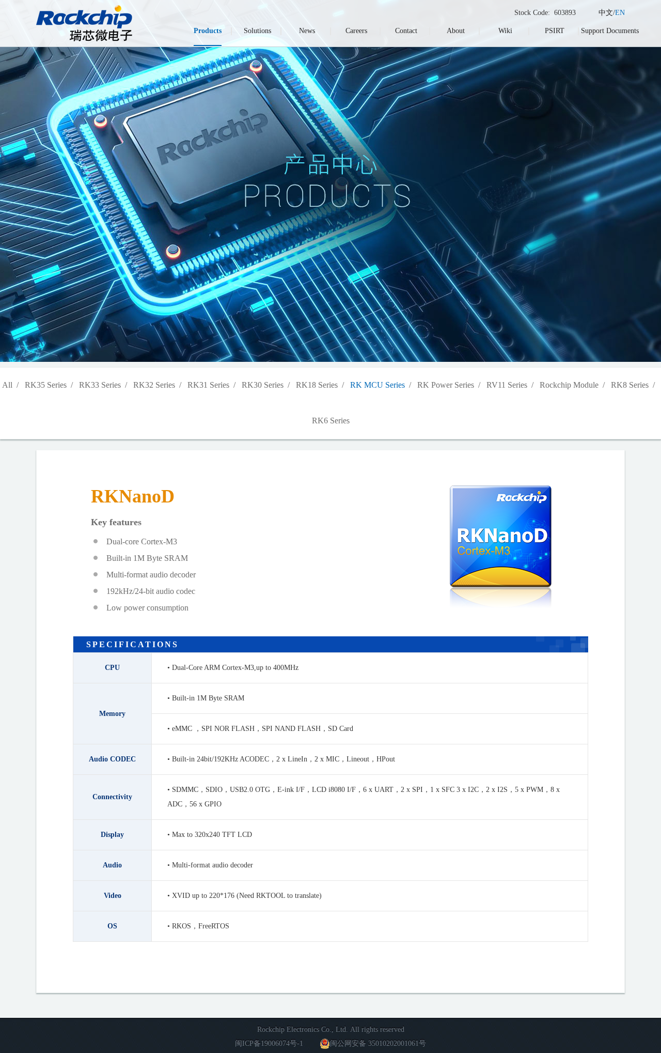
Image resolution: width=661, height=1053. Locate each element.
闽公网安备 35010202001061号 (378, 1043)
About (456, 31)
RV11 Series (506, 384)
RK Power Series (445, 384)
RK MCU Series (377, 384)
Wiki (505, 31)
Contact (406, 31)
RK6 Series (331, 420)
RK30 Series (263, 384)
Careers (356, 31)
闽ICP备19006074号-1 (269, 1043)
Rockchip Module (569, 384)
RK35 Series (46, 384)
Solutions (257, 31)
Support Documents (610, 31)
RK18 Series (317, 384)
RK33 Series (100, 384)
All (7, 384)
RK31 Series (208, 384)
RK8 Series (630, 384)
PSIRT (554, 31)
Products (208, 31)
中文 (606, 13)
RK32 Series (154, 384)
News (307, 31)
